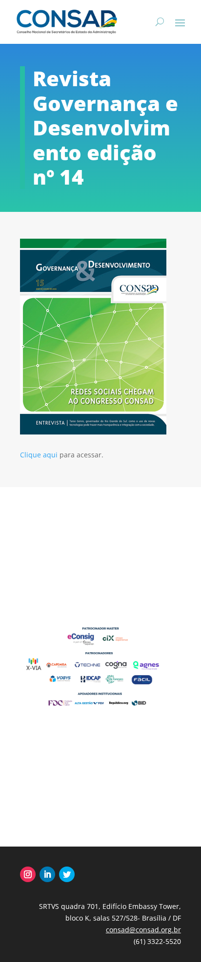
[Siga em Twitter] (67, 874)
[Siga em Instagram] (28, 874)
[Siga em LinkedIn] (47, 874)
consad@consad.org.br (143, 929)
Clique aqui (39, 454)
